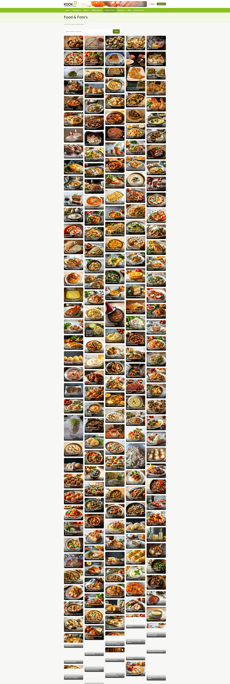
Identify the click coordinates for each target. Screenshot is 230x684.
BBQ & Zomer (97, 10)
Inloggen (152, 4)
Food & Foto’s (110, 10)
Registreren (161, 4)
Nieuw (86, 10)
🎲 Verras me (139, 10)
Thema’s (121, 10)
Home (67, 10)
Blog (129, 10)
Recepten (76, 10)
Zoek (116, 31)
